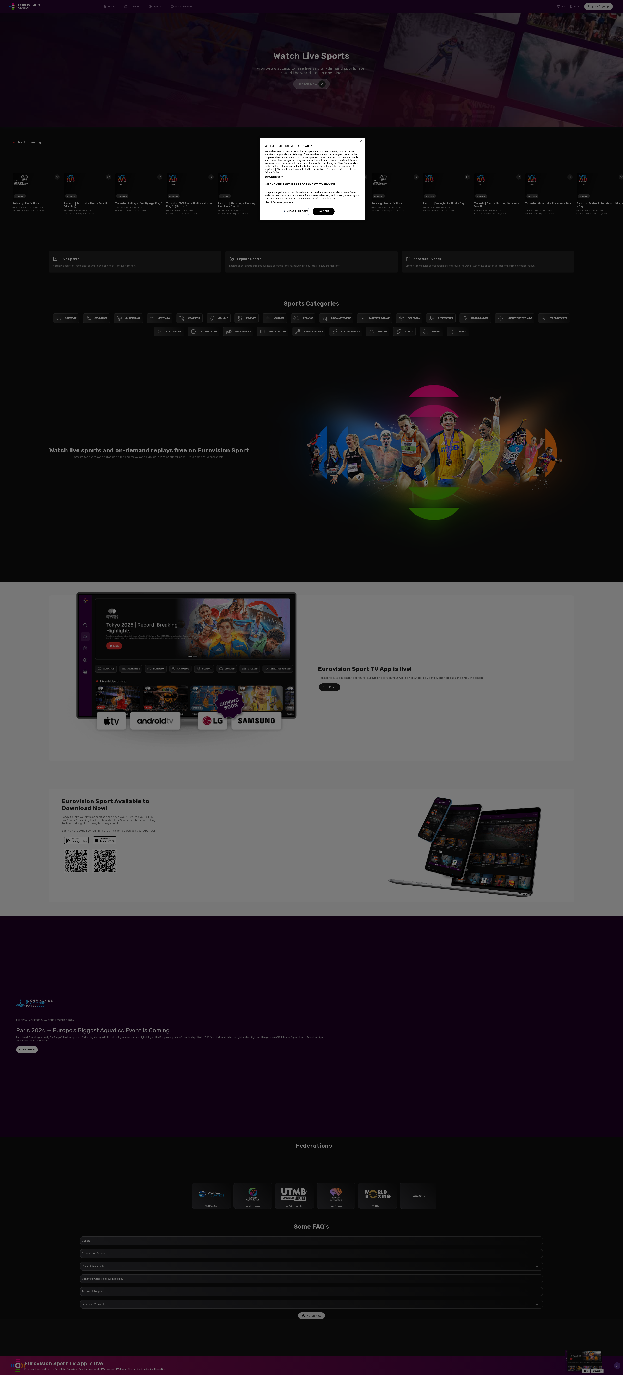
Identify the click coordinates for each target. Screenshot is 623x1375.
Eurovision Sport (274, 176)
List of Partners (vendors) (279, 202)
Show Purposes (297, 211)
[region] (312, 179)
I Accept (324, 211)
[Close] (360, 141)
